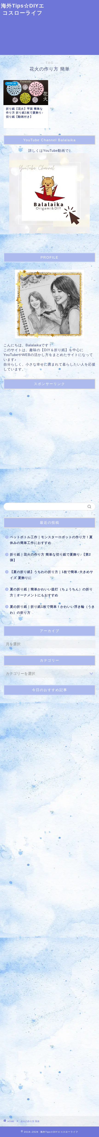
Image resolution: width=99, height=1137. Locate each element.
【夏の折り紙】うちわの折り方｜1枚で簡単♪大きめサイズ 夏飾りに (51, 575)
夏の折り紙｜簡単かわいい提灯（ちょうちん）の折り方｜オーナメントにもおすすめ (51, 592)
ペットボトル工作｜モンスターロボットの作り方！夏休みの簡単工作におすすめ (51, 540)
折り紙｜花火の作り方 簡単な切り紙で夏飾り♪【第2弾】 (50, 557)
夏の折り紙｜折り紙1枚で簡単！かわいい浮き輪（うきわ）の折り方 (52, 609)
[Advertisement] (72, 27)
